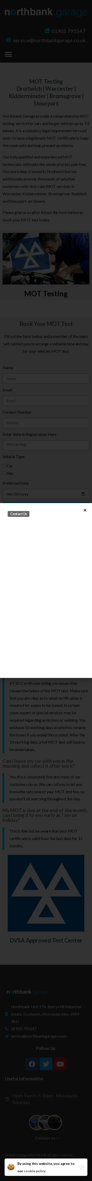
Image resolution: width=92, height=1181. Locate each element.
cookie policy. (35, 1171)
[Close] (82, 1167)
